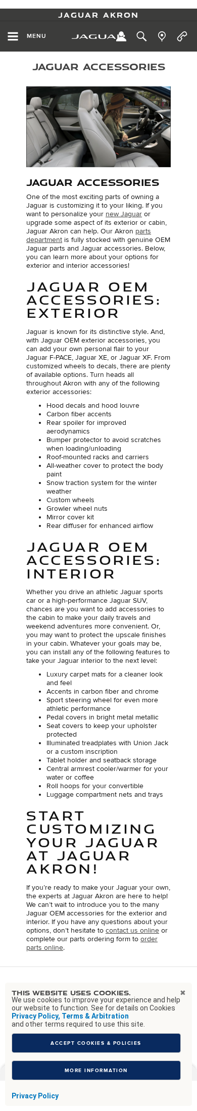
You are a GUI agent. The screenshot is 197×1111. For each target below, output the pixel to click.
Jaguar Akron (98, 15)
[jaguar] (98, 36)
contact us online (132, 930)
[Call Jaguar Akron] (182, 36)
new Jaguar (124, 214)
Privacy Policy (35, 1096)
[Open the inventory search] (141, 36)
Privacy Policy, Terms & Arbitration (70, 1016)
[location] (162, 36)
